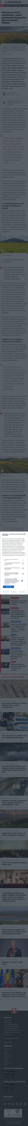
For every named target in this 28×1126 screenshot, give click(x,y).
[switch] (22, 563)
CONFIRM (8, 586)
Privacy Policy (22, 591)
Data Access (14, 591)
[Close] (25, 534)
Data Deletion (6, 591)
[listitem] (14, 560)
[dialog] (14, 563)
